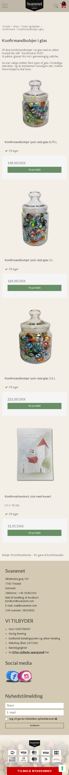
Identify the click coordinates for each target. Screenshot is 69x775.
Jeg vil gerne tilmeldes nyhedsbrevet (33, 719)
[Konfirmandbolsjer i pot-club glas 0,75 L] (34, 104)
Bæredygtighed (18, 647)
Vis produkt (35, 169)
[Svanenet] (34, 743)
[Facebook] (13, 684)
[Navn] (34, 705)
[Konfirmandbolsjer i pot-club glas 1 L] (34, 222)
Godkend (34, 725)
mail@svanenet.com (25, 605)
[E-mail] (34, 712)
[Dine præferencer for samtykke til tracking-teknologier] (62, 768)
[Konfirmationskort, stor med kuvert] (34, 459)
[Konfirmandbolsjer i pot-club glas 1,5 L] (34, 341)
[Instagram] (25, 684)
